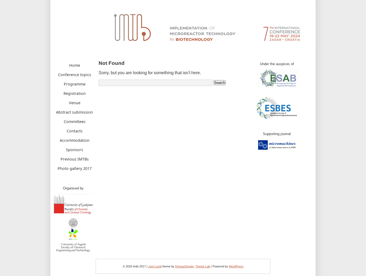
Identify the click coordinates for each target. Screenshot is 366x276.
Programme (74, 84)
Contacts (75, 130)
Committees (74, 121)
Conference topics (74, 74)
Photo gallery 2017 (75, 168)
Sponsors (74, 149)
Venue (74, 102)
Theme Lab (202, 266)
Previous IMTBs (75, 159)
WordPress (236, 266)
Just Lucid (155, 266)
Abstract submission (74, 112)
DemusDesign (184, 266)
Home (74, 65)
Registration (75, 93)
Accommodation (74, 140)
